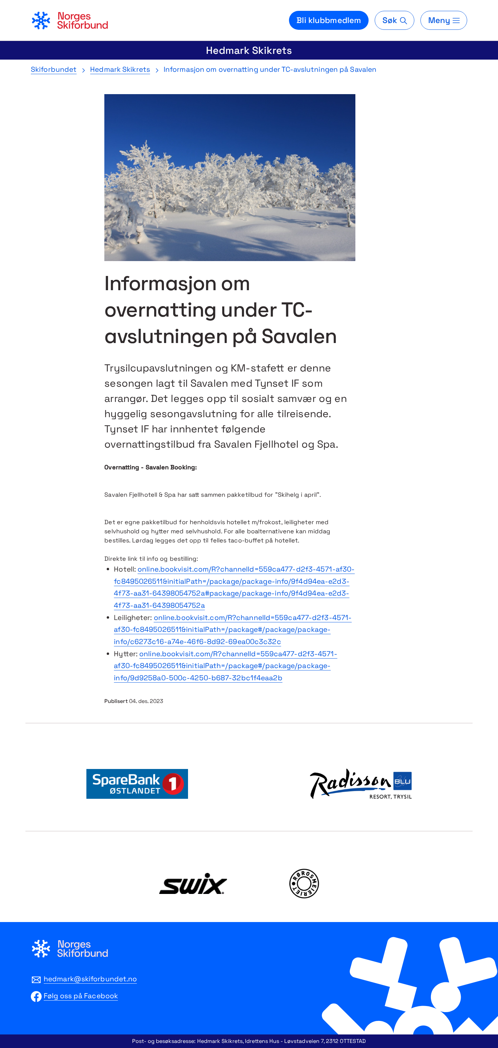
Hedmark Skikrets (249, 50)
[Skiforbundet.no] (69, 20)
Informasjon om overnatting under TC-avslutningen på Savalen (270, 69)
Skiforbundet (54, 69)
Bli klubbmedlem (328, 20)
